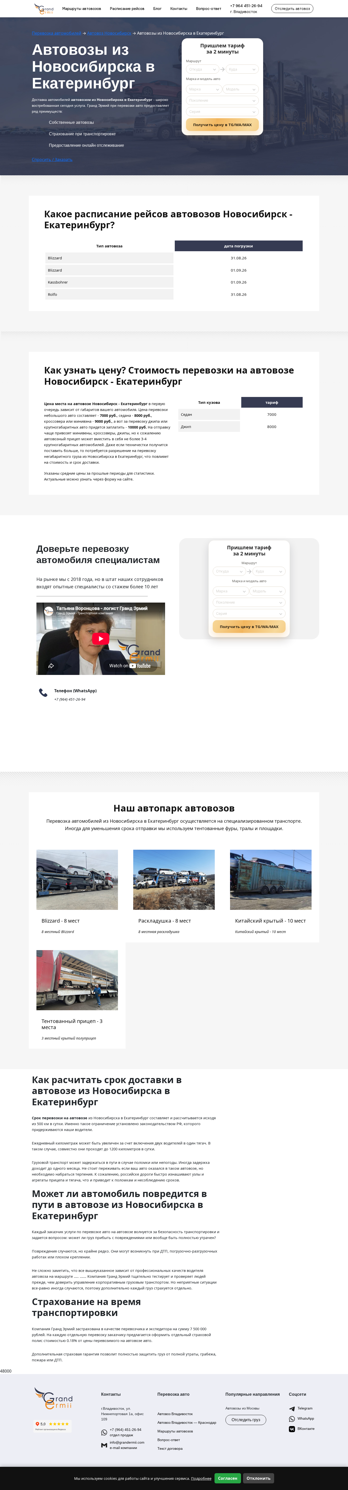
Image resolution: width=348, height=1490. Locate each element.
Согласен (227, 1478)
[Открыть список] (217, 89)
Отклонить (259, 1478)
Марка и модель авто (203, 79)
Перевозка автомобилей (56, 33)
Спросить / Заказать (52, 159)
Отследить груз (246, 1420)
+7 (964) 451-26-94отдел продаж (125, 1432)
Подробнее (201, 1478)
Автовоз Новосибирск (109, 33)
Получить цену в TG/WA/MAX (222, 124)
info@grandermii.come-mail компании (127, 1445)
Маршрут (193, 61)
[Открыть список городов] (214, 69)
